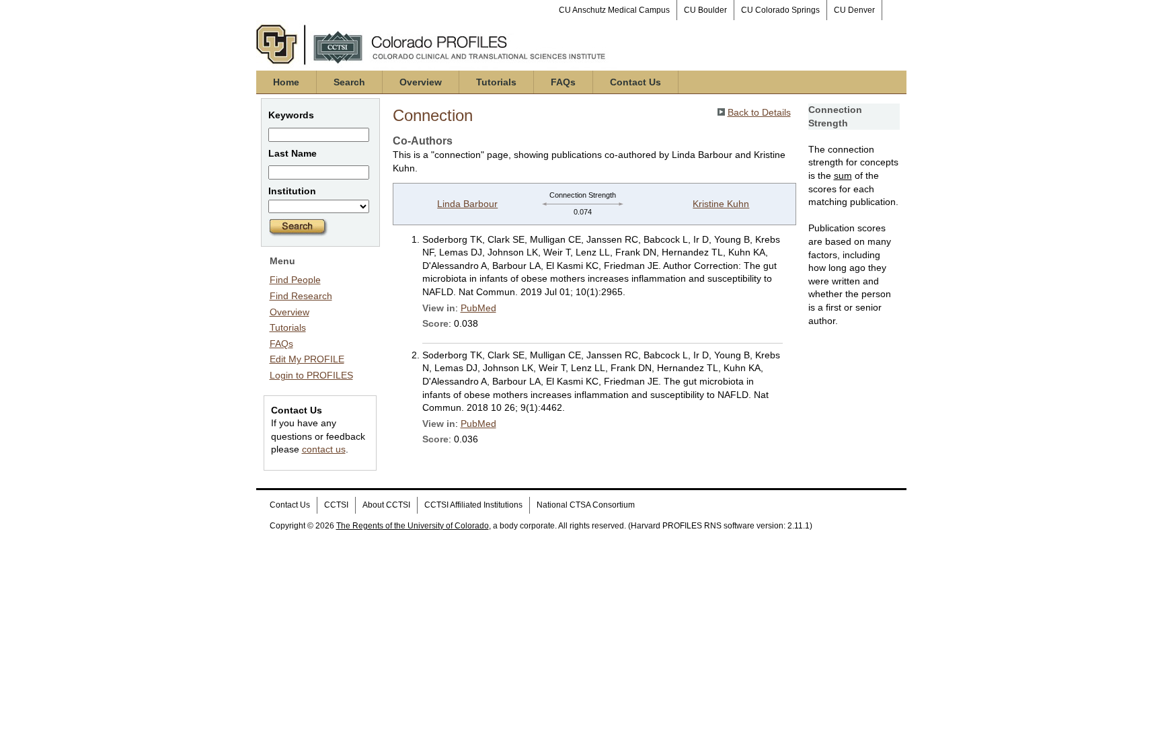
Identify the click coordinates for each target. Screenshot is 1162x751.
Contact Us (635, 82)
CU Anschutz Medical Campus (614, 10)
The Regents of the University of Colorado (412, 525)
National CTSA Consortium (586, 505)
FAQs (563, 82)
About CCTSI (386, 505)
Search (349, 82)
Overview (420, 82)
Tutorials (496, 82)
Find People (295, 279)
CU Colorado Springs (780, 10)
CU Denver (854, 10)
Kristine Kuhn (721, 203)
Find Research (301, 295)
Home (286, 82)
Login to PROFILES (311, 375)
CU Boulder (705, 10)
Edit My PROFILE (307, 359)
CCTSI (336, 505)
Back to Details (759, 112)
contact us (324, 449)
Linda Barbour (467, 203)
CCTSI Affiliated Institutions (473, 505)
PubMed (478, 308)
